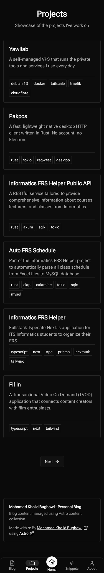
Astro (24, 533)
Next (49, 461)
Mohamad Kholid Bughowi (59, 528)
